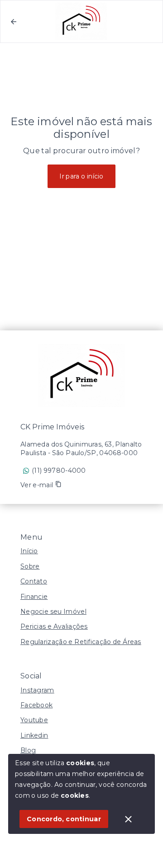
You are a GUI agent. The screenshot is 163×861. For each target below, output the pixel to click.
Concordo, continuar (64, 819)
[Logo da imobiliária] (81, 375)
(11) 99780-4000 (59, 470)
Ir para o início (81, 176)
